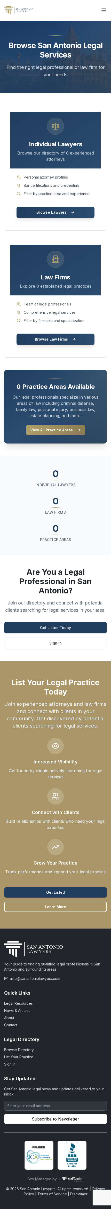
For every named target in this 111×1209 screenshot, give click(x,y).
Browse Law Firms (51, 339)
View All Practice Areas (51, 430)
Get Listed (55, 892)
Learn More (55, 907)
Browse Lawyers (51, 212)
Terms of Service (52, 1194)
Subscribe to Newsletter (55, 1119)
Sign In (55, 643)
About (9, 1017)
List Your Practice (18, 1057)
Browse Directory (19, 1049)
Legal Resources (18, 1003)
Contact (10, 1025)
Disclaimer (79, 1194)
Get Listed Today (55, 627)
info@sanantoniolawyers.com (35, 978)
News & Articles (17, 1010)
